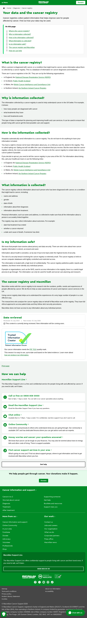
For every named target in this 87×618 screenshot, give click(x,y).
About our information (52, 589)
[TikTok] (52, 582)
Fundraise (6, 532)
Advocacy (7, 539)
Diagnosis (16, 8)
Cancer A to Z (8, 497)
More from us (9, 516)
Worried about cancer (11, 500)
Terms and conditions (9, 591)
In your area (7, 529)
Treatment (7, 507)
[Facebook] (35, 582)
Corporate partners (51, 535)
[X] (39, 582)
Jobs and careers (50, 525)
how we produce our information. (16, 355)
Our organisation (50, 529)
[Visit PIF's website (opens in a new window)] (18, 346)
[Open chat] (75, 613)
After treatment (9, 510)
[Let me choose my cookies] (3, 614)
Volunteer (6, 542)
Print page (5, 366)
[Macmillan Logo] (44, 2)
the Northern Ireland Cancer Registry (32, 88)
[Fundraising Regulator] (45, 576)
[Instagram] (48, 582)
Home (9, 8)
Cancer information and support (18, 490)
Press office (48, 539)
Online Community (10, 525)
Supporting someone (52, 497)
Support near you (51, 507)
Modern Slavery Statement (11, 596)
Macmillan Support (13, 380)
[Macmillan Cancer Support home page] (4, 8)
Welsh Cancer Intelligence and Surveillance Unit (32, 84)
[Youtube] (43, 582)
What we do (49, 532)
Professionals (8, 546)
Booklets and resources (53, 503)
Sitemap (4, 589)
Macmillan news (50, 542)
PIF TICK (33, 349)
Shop (5, 549)
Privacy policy (6, 594)
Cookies (4, 599)
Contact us (48, 522)
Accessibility (49, 591)
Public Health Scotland (21, 81)
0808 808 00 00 (43, 569)
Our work (49, 516)
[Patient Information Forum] (58, 576)
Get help (43, 464)
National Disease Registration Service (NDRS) (33, 77)
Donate (81, 2)
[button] (5, 2)
